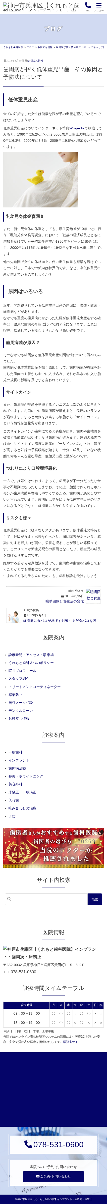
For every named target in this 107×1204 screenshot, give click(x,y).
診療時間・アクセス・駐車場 (31, 655)
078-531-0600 (23, 972)
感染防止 (15, 695)
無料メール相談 (20, 703)
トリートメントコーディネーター (34, 687)
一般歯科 (15, 752)
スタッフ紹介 (18, 679)
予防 (11, 816)
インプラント (18, 760)
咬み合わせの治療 (22, 808)
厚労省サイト (72, 1042)
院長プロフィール (22, 671)
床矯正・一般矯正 (22, 792)
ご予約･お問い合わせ (55, 1176)
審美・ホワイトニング (25, 776)
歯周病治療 (17, 768)
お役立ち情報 (35, 60)
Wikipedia (77, 128)
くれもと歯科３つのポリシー (31, 663)
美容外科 (15, 784)
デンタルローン (20, 711)
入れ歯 (13, 800)
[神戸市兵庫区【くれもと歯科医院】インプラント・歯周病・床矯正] (42, 7)
